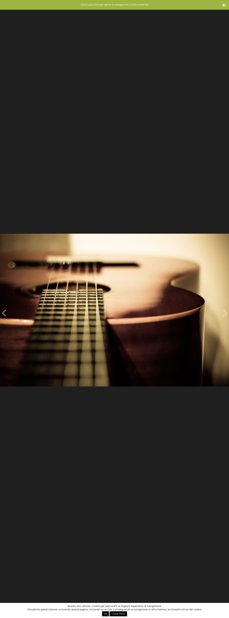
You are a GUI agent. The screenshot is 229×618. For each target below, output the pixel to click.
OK (105, 614)
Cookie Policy (118, 614)
